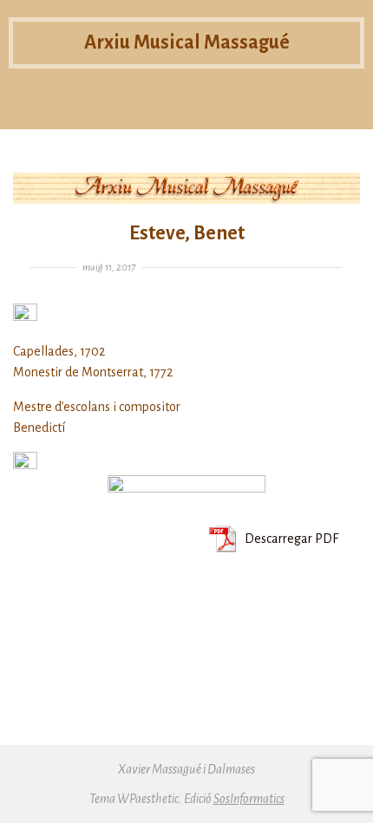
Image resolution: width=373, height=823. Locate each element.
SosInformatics (249, 799)
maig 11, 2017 (108, 267)
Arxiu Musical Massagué (187, 42)
